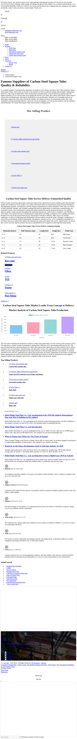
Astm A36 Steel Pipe (13, 575)
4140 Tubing (52, 665)
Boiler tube (12, 50)
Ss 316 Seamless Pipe (8, 666)
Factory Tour (13, 62)
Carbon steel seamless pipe (17, 55)
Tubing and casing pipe (16, 53)
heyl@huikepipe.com (11, 32)
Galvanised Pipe (11, 577)
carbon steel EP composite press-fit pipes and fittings (26, 374)
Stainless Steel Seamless (14, 566)
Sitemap (43, 663)
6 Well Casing (21, 665)
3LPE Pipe (12, 48)
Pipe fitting (10, 295)
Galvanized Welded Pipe (8, 665)
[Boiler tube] (13, 403)
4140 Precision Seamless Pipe (15, 582)
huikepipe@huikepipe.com (13, 30)
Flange (8, 287)
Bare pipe (10, 260)
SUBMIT (4, 640)
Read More (8, 265)
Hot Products (35, 663)
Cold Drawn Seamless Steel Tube (17, 573)
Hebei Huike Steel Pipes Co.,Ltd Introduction (23, 427)
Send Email (4, 670)
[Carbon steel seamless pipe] (18, 364)
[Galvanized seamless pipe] (18, 379)
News (7, 57)
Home (7, 44)
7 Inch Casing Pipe (12, 584)
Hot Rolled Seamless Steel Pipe (37, 665)
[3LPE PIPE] (14, 387)
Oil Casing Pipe (11, 580)
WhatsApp (4, 672)
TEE (7, 279)
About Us (8, 61)
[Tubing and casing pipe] (17, 395)
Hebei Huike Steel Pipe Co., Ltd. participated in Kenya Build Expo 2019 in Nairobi (39, 456)
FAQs (7, 59)
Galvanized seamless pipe (17, 52)
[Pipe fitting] (10, 293)
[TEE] (7, 276)
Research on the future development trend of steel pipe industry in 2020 (34, 446)
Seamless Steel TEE (12, 571)
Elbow (8, 271)
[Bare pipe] (13, 257)
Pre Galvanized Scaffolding (65, 665)
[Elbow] (8, 268)
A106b (8, 568)
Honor (11, 64)
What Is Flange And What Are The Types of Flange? (26, 436)
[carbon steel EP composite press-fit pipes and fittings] (23, 372)
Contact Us (8, 66)
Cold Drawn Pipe (11, 579)
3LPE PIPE (12, 390)
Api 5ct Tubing (11, 570)
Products (7, 46)
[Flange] (9, 285)
